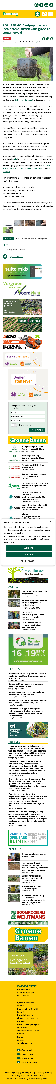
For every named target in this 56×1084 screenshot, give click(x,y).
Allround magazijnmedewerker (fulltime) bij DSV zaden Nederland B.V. (31, 517)
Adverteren (22, 1027)
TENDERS (14, 669)
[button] (28, 560)
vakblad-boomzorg (28, 1062)
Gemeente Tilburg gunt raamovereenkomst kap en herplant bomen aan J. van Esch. (28, 701)
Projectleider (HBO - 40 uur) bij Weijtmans (33, 466)
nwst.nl (46, 1078)
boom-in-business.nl (16, 1078)
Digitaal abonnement (26, 1015)
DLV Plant (46, 165)
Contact (20, 1012)
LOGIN (8, 238)
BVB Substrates (10, 168)
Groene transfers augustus (33, 854)
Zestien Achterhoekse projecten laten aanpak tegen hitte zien (31, 878)
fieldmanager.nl (11, 1072)
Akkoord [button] (28, 548)
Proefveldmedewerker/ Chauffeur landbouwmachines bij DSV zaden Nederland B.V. (33, 495)
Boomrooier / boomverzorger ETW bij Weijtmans (34, 475)
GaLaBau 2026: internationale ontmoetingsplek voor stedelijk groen (34, 602)
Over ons (21, 1005)
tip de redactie (16, 256)
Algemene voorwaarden (28, 1030)
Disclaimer (21, 1033)
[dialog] (28, 542)
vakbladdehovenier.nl (33, 1075)
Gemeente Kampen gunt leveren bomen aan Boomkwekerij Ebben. (26, 685)
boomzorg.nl (16, 1075)
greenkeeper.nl (26, 1072)
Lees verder (9, 542)
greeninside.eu (34, 1078)
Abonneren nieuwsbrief (27, 1018)
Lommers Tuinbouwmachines (31, 168)
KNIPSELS (14, 741)
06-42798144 (26, 1058)
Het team (21, 1021)
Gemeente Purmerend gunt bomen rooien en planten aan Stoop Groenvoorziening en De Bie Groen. (27, 675)
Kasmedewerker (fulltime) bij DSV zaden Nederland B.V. (34, 506)
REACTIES (8, 245)
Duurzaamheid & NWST (27, 1008)
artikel (15, 159)
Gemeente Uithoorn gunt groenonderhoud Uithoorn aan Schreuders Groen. (27, 693)
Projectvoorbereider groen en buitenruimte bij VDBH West (34, 484)
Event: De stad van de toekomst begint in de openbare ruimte (31, 625)
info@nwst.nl (26, 1050)
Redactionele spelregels (28, 1024)
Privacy (20, 1037)
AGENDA (13, 586)
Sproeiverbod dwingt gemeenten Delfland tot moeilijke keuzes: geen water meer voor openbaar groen (34, 866)
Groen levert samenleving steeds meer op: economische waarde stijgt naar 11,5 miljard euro (33, 899)
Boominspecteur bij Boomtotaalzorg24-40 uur (32, 456)
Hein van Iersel (9, 42)
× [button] (50, 521)
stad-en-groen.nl (43, 1072)
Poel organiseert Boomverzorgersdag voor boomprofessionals (32, 614)
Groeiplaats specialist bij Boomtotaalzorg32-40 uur (32, 447)
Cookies (20, 1040)
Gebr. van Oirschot (24, 99)
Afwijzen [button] (29, 554)
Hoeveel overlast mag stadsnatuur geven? (31, 887)
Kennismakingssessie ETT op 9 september (34, 592)
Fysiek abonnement (26, 1002)
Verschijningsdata (25, 1043)
